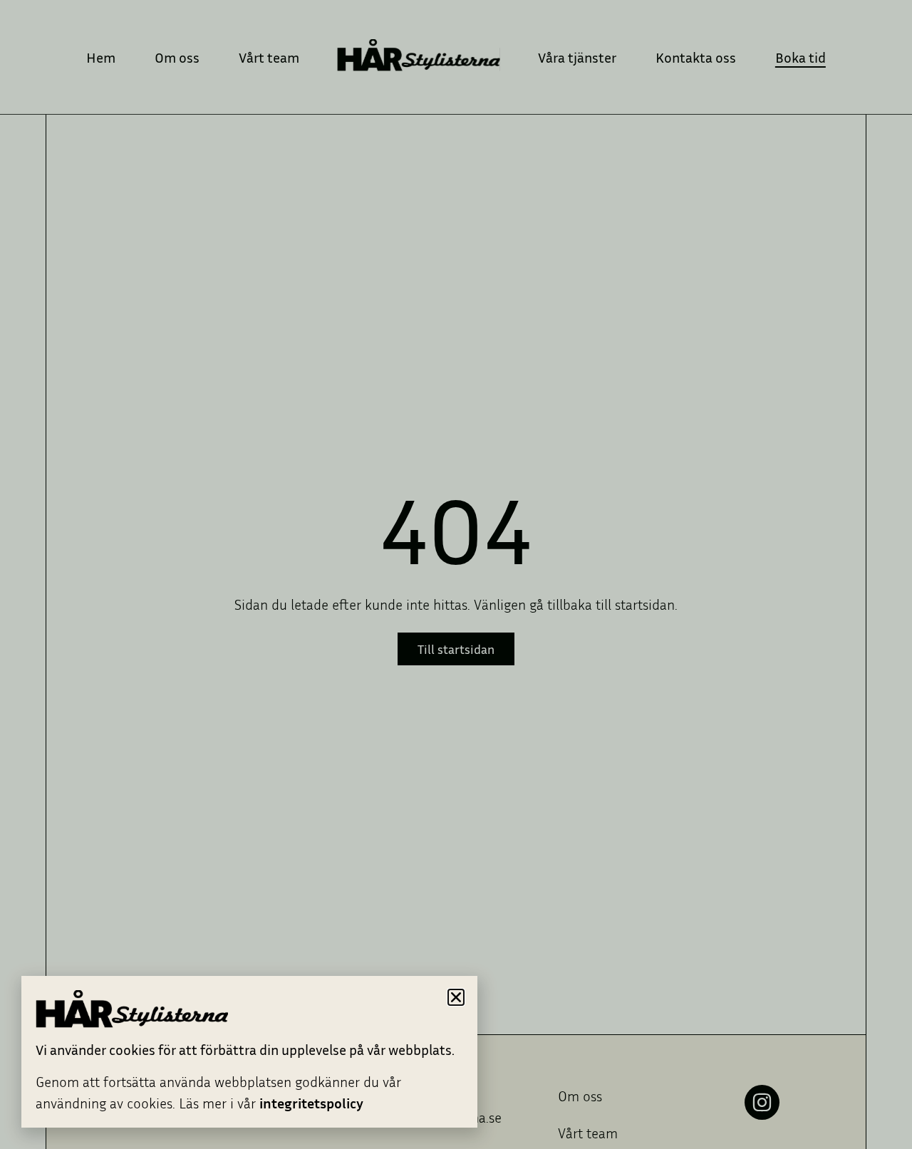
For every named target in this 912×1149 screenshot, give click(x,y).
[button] (456, 997)
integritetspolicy (311, 1102)
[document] (456, 574)
